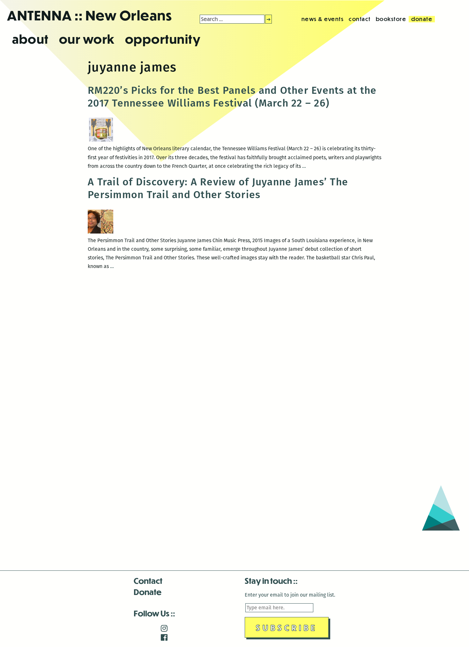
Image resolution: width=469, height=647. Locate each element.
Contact (148, 580)
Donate (147, 592)
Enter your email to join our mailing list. (290, 595)
